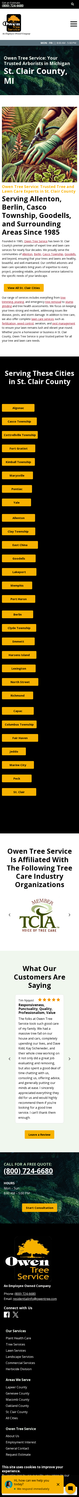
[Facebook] (7, 1315)
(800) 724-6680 (12, 5)
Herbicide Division (19, 1369)
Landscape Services (20, 1356)
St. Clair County (17, 1411)
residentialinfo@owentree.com (35, 1299)
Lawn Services (16, 1350)
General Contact (17, 1448)
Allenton (27, 254)
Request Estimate (18, 1454)
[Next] (69, 915)
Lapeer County (16, 1387)
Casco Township (53, 254)
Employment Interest (21, 1442)
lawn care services (42, 319)
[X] (15, 1315)
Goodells (70, 254)
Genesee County (17, 1393)
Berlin (37, 254)
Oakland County (17, 1405)
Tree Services (15, 1344)
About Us (12, 1436)
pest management (63, 323)
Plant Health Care (18, 1338)
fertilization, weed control (18, 323)
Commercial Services (20, 1362)
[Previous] (10, 915)
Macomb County (17, 1399)
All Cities (12, 1418)
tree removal (53, 302)
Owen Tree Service (36, 241)
